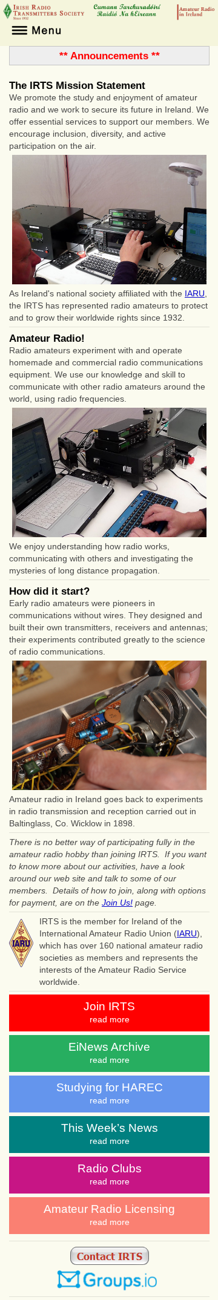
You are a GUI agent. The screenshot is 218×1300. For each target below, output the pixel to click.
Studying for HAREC (109, 1093)
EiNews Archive (109, 1052)
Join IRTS (109, 1012)
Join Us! (117, 902)
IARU (195, 293)
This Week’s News (109, 1134)
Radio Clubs (110, 1174)
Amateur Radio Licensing (109, 1215)
